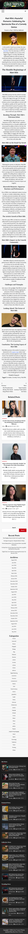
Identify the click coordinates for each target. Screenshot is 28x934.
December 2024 (14, 613)
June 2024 (14, 629)
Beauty (14, 643)
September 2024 (14, 621)
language (14, 710)
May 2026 (14, 568)
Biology (14, 649)
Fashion (14, 683)
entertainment (14, 681)
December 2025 (14, 581)
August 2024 (14, 623)
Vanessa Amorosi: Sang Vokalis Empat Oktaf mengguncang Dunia (14, 505)
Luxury (14, 715)
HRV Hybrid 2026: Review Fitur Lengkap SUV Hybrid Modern (16, 875)
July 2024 (14, 626)
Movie (14, 721)
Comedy (14, 377)
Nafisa (3, 426)
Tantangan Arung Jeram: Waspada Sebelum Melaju (14, 540)
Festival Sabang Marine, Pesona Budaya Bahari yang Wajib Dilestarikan (16, 825)
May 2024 (14, 631)
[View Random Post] (25, 11)
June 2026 (14, 565)
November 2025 (14, 583)
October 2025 (14, 586)
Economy (14, 678)
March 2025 (14, 605)
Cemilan (14, 662)
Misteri (14, 718)
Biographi (16, 375)
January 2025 (14, 610)
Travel (14, 744)
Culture (14, 667)
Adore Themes (19, 932)
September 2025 (14, 589)
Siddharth (21, 30)
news (14, 723)
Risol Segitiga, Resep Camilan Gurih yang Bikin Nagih (14, 538)
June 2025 (14, 597)
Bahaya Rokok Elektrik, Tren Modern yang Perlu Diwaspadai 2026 (16, 776)
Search (14, 527)
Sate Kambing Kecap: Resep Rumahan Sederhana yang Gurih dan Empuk (16, 899)
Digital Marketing (14, 673)
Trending (14, 747)
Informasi (14, 702)
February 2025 (14, 607)
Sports (14, 736)
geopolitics (14, 694)
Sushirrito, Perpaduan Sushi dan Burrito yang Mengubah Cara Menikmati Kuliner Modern (16, 921)
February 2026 (14, 576)
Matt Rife (5, 51)
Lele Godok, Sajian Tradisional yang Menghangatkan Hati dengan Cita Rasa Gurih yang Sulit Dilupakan (17, 794)
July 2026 (14, 562)
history (14, 699)
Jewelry (14, 707)
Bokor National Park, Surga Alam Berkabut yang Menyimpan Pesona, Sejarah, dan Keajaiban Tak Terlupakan (17, 866)
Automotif (14, 641)
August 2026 (14, 560)
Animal (14, 638)
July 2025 (14, 594)
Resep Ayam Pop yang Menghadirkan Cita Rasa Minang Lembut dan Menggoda (16, 785)
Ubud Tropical (16, 930)
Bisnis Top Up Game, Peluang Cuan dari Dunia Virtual (17, 767)
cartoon (14, 659)
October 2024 (14, 618)
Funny (19, 377)
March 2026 (14, 573)
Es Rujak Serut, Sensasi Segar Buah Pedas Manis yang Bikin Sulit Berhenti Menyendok (17, 834)
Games (14, 691)
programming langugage (14, 731)
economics (14, 675)
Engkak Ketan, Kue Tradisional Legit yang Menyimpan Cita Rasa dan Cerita (17, 856)
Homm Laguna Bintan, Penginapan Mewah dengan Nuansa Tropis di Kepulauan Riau (17, 910)
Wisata (14, 750)
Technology (14, 739)
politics (14, 726)
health (14, 697)
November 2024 (14, 615)
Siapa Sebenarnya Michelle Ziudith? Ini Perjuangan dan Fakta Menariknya (14, 464)
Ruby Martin (12, 877)
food (14, 686)
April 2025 (14, 602)
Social (14, 734)
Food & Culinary (14, 689)
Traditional (14, 742)
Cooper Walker (13, 913)
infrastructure (14, 705)
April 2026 (14, 570)
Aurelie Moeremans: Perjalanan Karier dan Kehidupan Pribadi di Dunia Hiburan (14, 422)
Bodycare (14, 654)
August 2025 (14, 591)
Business (14, 657)
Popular (14, 728)
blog (14, 651)
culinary (14, 665)
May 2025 (14, 599)
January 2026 (14, 578)
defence (14, 670)
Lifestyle (14, 713)
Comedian (9, 377)
